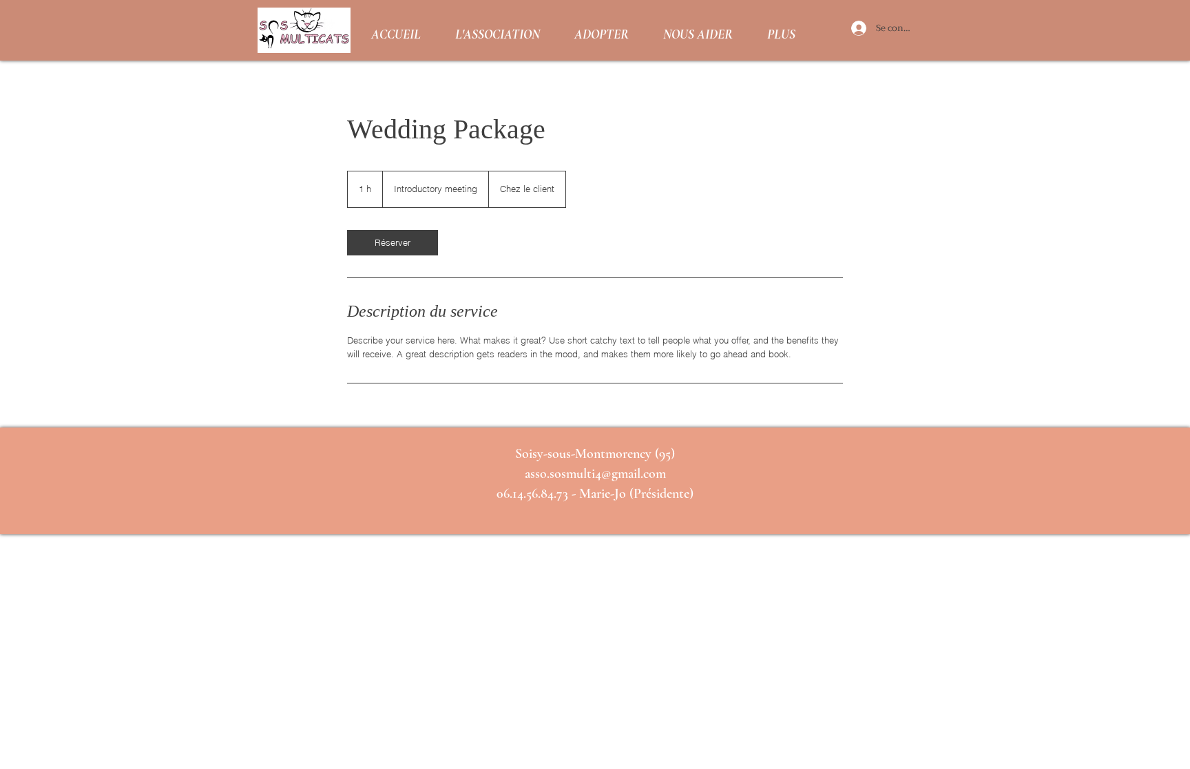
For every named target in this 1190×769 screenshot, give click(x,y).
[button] (497, 30)
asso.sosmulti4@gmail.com (595, 473)
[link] (392, 242)
